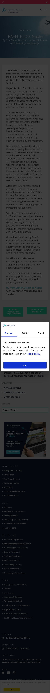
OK (25, 365)
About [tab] (41, 333)
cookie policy (33, 354)
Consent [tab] (9, 333)
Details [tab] (25, 333)
